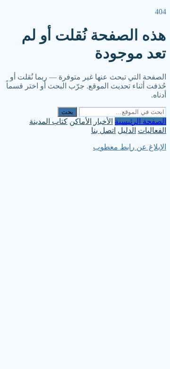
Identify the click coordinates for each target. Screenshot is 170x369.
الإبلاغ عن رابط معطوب (129, 147)
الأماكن (80, 121)
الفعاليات (152, 130)
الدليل (127, 130)
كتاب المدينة (48, 121)
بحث (67, 111)
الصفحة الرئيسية (140, 121)
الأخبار (103, 121)
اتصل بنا (103, 130)
